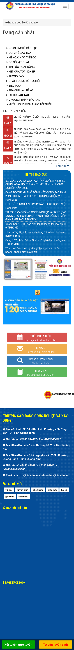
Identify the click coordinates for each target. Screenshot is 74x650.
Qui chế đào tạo (20, 52)
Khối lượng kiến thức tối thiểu (30, 104)
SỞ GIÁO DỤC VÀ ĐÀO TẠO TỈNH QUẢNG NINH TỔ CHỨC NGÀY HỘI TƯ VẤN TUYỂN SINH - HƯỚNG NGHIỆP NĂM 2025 (35, 184)
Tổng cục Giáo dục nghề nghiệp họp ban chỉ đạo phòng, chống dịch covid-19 (33, 250)
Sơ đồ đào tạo (30, 22)
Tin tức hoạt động (22, 67)
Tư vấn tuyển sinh (55, 644)
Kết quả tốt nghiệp (22, 71)
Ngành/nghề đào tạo (23, 48)
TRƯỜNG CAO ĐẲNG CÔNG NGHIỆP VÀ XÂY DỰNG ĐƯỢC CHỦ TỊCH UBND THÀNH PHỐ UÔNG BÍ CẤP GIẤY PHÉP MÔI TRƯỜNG (35, 215)
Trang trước (14, 22)
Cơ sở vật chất (19, 62)
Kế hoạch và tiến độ (22, 57)
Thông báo (16, 76)
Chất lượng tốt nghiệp (25, 81)
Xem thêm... (63, 166)
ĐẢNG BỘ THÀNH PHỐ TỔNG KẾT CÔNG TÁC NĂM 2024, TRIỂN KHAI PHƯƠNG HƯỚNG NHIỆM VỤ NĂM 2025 (35, 195)
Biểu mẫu (15, 85)
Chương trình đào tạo (24, 99)
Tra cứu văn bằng (21, 90)
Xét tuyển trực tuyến (18, 644)
